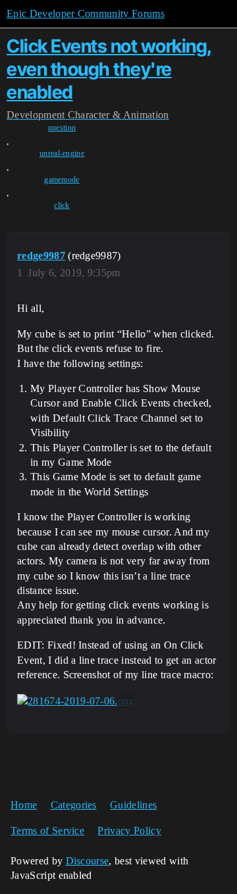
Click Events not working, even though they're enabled (110, 69)
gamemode (62, 179)
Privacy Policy (129, 830)
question (62, 127)
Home (24, 804)
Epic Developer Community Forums (86, 13)
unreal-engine (62, 153)
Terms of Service (47, 830)
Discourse (87, 860)
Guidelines (133, 804)
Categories (74, 804)
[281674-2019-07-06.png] (75, 700)
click (62, 205)
